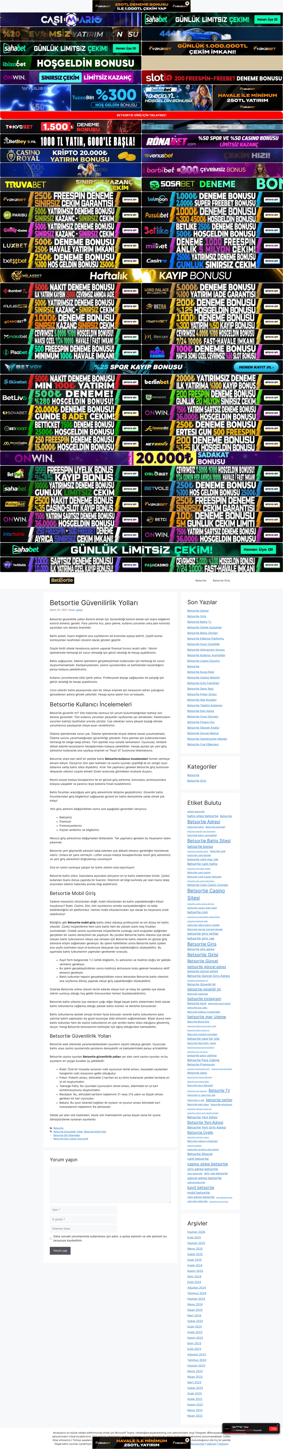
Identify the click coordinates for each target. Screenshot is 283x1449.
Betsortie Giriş (221, 580)
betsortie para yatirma (202, 1055)
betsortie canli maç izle (202, 859)
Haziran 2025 (196, 1243)
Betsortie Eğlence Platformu (205, 638)
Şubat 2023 (195, 1388)
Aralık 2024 (194, 1265)
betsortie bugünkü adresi (197, 851)
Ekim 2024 (194, 1276)
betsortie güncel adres (206, 966)
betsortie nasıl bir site (203, 1039)
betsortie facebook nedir (197, 921)
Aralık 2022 (194, 1399)
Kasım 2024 (195, 1271)
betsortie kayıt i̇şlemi (219, 1003)
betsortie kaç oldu (197, 1007)
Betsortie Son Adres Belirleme (199, 1077)
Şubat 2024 (195, 1321)
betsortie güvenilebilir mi (197, 980)
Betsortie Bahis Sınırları (202, 633)
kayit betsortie (200, 1187)
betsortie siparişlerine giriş (198, 1069)
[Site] (70, 199)
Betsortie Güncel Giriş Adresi (208, 976)
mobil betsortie (198, 1193)
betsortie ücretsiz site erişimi (203, 1149)
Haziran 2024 (196, 1298)
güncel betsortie (196, 1182)
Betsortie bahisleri (215, 826)
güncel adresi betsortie (204, 1178)
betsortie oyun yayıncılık (197, 1052)
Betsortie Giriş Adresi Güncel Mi (71, 1138)
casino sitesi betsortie (207, 1163)
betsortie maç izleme (206, 1016)
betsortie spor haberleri (197, 1091)
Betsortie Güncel (202, 961)
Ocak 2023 (194, 1393)
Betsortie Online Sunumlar (204, 627)
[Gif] (141, 276)
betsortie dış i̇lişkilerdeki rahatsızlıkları (203, 917)
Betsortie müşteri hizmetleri (202, 1034)
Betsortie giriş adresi (201, 949)
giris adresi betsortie (202, 1169)
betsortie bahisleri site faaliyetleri (201, 831)
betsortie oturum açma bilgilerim (200, 1047)
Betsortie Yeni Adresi (205, 1122)
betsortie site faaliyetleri (222, 1069)
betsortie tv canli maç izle (201, 1095)
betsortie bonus (200, 846)
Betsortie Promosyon (201, 1064)
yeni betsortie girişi (224, 1197)
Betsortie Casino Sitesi (206, 894)
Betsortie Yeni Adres (202, 1117)
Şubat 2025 (195, 1254)
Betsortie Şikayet (200, 1154)
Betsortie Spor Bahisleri (200, 1085)
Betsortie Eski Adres (200, 711)
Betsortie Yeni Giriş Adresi (206, 1127)
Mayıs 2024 (195, 1304)
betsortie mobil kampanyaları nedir (201, 1026)
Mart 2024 (194, 1315)
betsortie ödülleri (194, 1146)
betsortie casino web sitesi (202, 907)
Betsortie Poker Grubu (202, 694)
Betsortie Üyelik (200, 1132)
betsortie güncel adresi (202, 971)
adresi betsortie (196, 811)
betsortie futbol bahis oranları (203, 925)
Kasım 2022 (195, 1404)
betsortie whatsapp (221, 1104)
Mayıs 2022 (195, 1410)
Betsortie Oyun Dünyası (202, 716)
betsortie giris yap (200, 938)
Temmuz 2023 (196, 1360)
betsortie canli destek (199, 855)
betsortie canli (217, 851)
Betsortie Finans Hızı (201, 722)
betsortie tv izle (195, 1100)
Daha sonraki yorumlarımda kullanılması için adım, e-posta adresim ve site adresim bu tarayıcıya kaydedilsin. (110, 1238)
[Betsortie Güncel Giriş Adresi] (62, 580)
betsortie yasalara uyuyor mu (199, 1109)
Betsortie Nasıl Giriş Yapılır (201, 1043)
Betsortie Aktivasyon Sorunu (206, 649)
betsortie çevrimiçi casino (198, 1137)
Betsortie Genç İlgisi (200, 688)
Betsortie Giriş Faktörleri (203, 683)
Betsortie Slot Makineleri (67, 1135)
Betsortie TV (219, 1090)
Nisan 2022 (194, 1415)
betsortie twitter (219, 1100)
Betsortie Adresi (198, 610)
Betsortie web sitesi (198, 1104)
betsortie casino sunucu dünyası (200, 904)
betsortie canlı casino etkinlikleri (200, 881)
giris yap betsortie (216, 1173)
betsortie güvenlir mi (204, 989)
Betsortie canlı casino (199, 872)
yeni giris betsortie (197, 1201)
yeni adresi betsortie (201, 1197)
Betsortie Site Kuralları (202, 699)
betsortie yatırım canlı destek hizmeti (202, 1113)
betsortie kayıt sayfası (218, 1201)
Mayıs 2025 (195, 1248)
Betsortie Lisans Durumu (203, 660)
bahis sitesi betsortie (202, 816)
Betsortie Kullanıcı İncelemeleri (203, 1011)
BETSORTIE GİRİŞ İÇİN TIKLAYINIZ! (141, 115)
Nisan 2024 (195, 1310)
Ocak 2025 (194, 1259)
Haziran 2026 (196, 1232)
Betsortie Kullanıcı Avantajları (206, 655)
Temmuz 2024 (196, 1293)
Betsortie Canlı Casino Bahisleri (204, 876)
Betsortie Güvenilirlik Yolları (68, 1131)
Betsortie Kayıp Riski (200, 672)
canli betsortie (198, 1159)
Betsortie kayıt (196, 1003)
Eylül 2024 (194, 1282)
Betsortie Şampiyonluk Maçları (207, 738)
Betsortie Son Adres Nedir (198, 1082)
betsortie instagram (204, 998)
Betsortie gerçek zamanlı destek (205, 929)
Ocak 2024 (194, 1326)
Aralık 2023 (194, 1332)
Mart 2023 (194, 1382)
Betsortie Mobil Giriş (95, 1131)
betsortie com (197, 912)
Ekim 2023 (194, 1343)
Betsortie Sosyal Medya (203, 733)
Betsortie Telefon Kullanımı (204, 705)
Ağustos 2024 (196, 1287)
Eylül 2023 (194, 1349)
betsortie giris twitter (203, 934)
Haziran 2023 (196, 1365)
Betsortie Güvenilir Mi (201, 984)
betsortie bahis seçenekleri (202, 835)
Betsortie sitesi (197, 1073)
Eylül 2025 (194, 1237)
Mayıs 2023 (195, 1371)
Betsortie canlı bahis (202, 864)
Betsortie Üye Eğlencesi (203, 744)
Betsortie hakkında (197, 993)
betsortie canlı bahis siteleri (199, 869)
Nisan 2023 (195, 1376)
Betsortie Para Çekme (203, 1060)
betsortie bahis (195, 826)
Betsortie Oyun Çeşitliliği (203, 644)
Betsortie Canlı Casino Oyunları (207, 885)
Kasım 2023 (195, 1337)
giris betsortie (194, 1173)
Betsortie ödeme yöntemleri (202, 1141)
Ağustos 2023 (196, 1354)
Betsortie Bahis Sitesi (209, 840)
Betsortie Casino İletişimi (203, 677)
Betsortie (201, 580)
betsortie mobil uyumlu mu (198, 1030)
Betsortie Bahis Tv (199, 622)
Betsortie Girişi (202, 954)
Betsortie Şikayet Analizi (203, 727)
